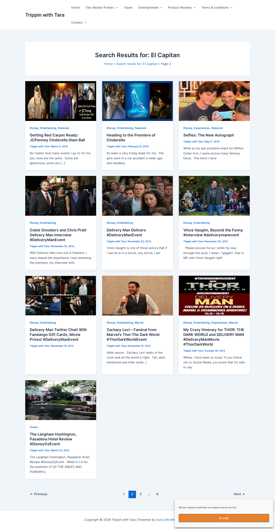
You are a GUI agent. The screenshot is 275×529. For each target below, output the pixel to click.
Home (75, 7)
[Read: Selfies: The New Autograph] (214, 101)
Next (239, 494)
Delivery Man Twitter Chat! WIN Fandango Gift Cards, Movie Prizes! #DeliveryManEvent (58, 334)
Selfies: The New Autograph (208, 135)
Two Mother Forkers (100, 7)
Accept (224, 518)
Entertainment (148, 7)
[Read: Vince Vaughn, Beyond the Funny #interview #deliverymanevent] (214, 195)
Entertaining (48, 128)
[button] (116, 7)
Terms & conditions (215, 7)
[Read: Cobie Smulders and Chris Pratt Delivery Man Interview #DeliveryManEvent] (60, 195)
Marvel (139, 322)
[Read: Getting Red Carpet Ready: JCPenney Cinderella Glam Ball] (60, 101)
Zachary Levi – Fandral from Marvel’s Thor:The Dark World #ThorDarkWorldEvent (133, 334)
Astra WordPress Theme (173, 520)
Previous (38, 494)
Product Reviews (180, 7)
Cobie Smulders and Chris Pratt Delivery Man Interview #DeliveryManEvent (58, 235)
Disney (34, 128)
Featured (63, 128)
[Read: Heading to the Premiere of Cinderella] (137, 101)
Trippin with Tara (45, 15)
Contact (77, 22)
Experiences (202, 128)
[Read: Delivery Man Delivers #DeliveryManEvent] (137, 195)
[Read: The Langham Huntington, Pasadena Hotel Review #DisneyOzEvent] (60, 400)
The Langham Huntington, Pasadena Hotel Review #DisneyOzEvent (53, 439)
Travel (128, 7)
